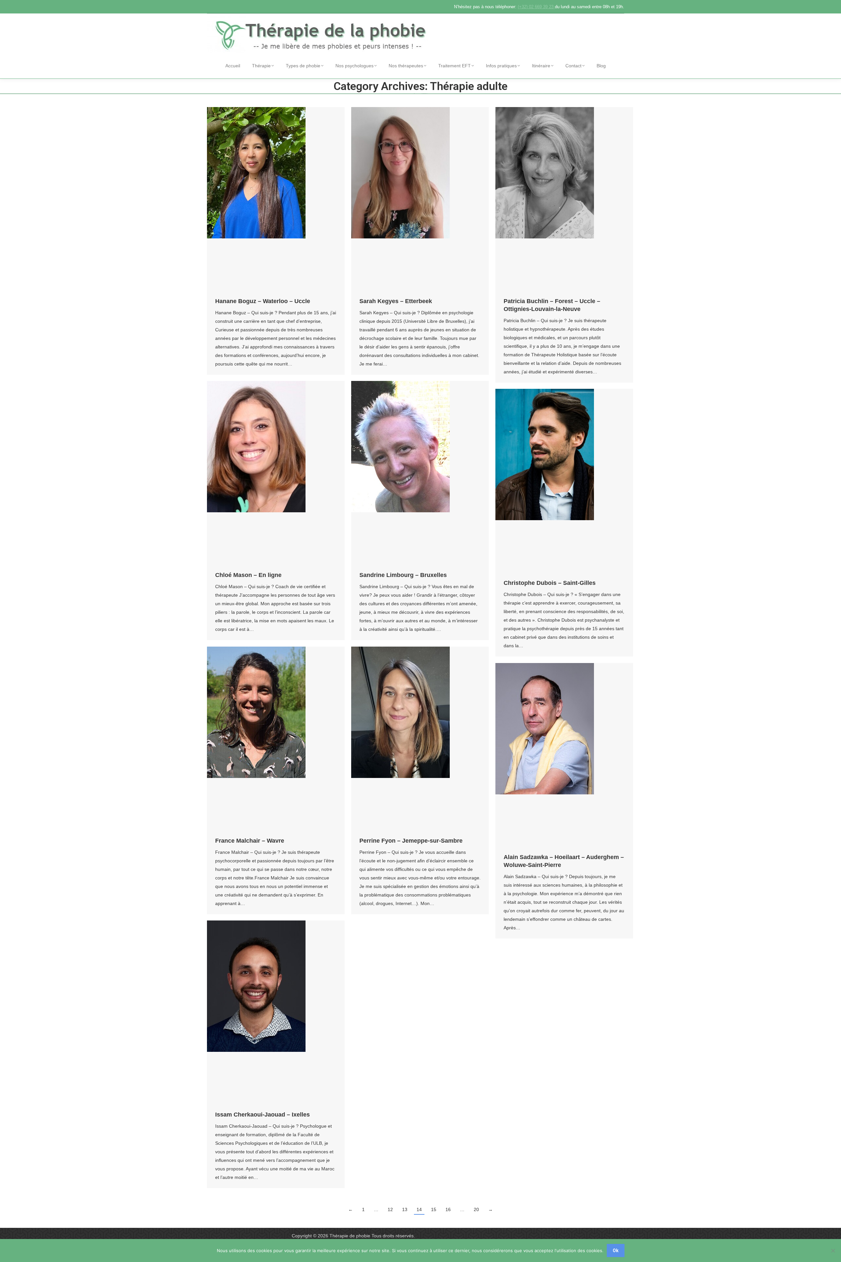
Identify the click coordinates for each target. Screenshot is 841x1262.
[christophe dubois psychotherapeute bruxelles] (564, 480)
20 (476, 1209)
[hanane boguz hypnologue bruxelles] (276, 199)
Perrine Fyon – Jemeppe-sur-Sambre (411, 840)
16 (448, 1209)
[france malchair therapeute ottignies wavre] (276, 738)
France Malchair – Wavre (249, 840)
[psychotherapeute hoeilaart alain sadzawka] (564, 755)
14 (419, 1209)
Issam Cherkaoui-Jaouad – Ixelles (262, 1114)
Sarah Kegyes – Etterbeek (395, 301)
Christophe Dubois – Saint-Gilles (550, 583)
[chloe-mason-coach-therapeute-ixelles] (276, 473)
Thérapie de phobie (350, 1235)
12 (390, 1209)
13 (404, 1209)
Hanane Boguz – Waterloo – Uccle (262, 301)
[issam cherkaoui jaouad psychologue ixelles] (276, 1012)
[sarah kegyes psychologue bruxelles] (420, 199)
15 (433, 1209)
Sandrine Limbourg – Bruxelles (403, 575)
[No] (833, 1250)
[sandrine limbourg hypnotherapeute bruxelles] (420, 473)
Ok (616, 1250)
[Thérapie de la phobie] (322, 34)
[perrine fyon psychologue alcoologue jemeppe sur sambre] (420, 738)
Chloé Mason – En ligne (248, 575)
